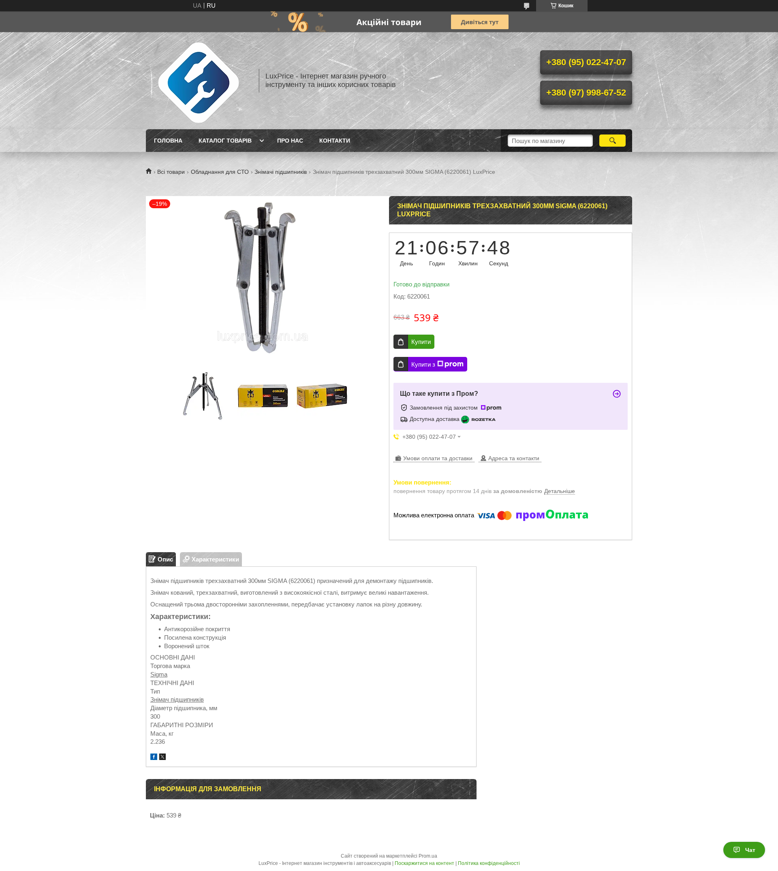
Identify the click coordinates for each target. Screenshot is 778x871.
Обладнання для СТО (220, 172)
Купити (421, 341)
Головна (168, 140)
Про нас (290, 140)
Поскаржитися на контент (424, 863)
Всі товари (171, 172)
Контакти (334, 140)
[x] (162, 757)
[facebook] (153, 757)
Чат (750, 850)
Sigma (158, 674)
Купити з (423, 364)
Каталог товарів (225, 140)
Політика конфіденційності (489, 863)
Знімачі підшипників (280, 172)
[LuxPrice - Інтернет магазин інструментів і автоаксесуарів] (198, 80)
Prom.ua (428, 856)
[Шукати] (612, 140)
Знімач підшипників (177, 699)
